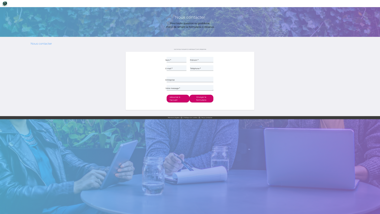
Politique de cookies (191, 117)
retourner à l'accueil (175, 98)
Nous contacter (206, 117)
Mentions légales (174, 117)
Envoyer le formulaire (201, 98)
